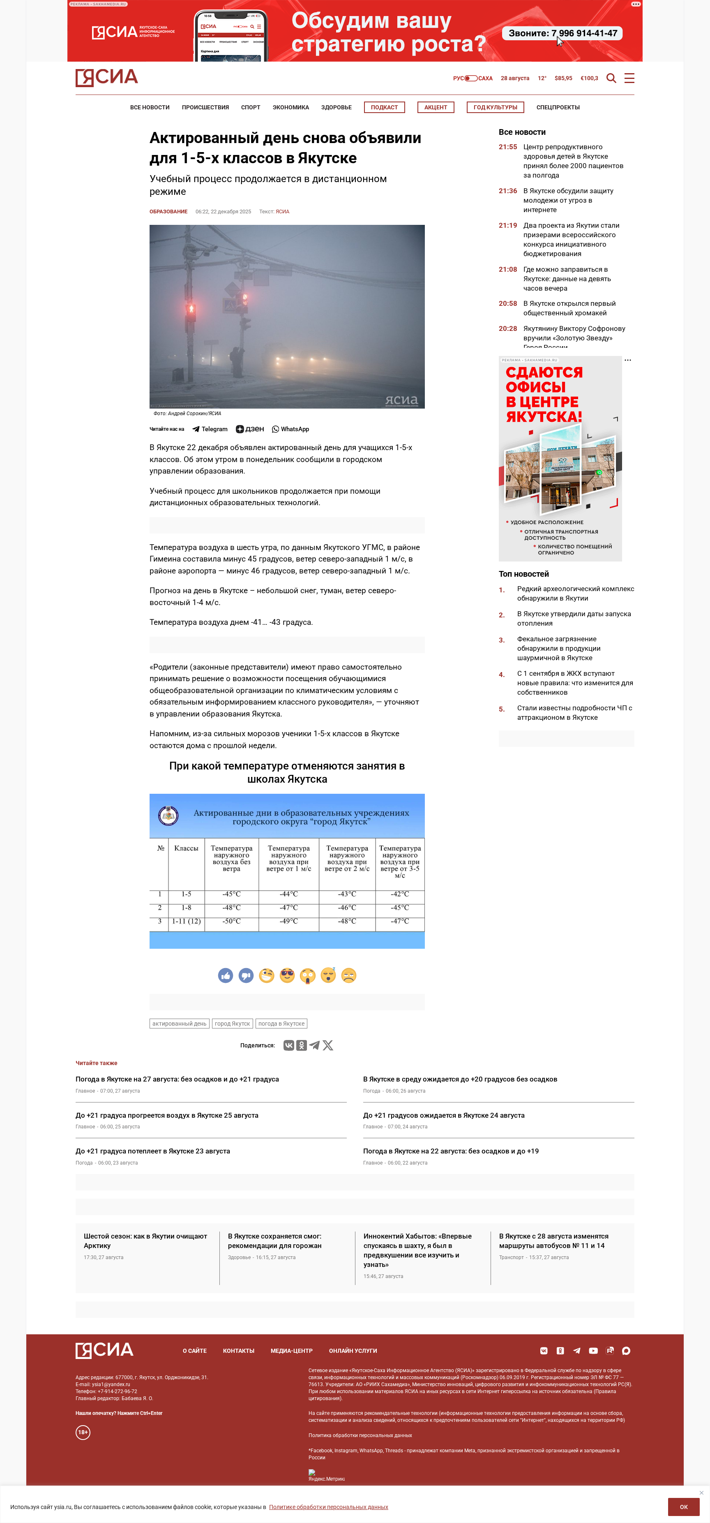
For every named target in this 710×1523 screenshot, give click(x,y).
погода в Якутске (281, 1023)
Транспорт (511, 1257)
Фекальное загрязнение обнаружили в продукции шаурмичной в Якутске (559, 648)
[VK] (544, 1351)
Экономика (291, 107)
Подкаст (384, 107)
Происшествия (205, 107)
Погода (371, 1091)
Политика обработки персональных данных (360, 1435)
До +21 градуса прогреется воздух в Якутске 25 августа (167, 1115)
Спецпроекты (558, 107)
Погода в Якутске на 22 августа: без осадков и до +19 (451, 1151)
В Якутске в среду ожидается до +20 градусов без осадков (460, 1079)
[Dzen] (250, 429)
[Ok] (560, 1351)
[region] (355, 1504)
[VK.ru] (289, 1045)
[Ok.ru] (301, 1045)
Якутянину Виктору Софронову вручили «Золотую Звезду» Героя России (574, 337)
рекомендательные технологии (401, 1413)
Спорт (250, 107)
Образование (168, 211)
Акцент (435, 107)
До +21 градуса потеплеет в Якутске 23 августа (153, 1151)
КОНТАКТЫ (238, 1350)
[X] (328, 1045)
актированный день (179, 1023)
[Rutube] (610, 1351)
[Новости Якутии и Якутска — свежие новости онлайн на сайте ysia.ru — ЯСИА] (107, 78)
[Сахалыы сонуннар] (473, 78)
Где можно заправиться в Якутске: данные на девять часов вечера (567, 278)
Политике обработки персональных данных (328, 1507)
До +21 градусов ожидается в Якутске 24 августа (444, 1115)
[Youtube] (593, 1351)
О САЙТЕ (195, 1350)
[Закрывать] (701, 1493)
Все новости (150, 107)
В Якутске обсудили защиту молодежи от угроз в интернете (568, 200)
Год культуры (495, 107)
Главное (85, 1091)
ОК (684, 1507)
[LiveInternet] (359, 1475)
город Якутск (232, 1023)
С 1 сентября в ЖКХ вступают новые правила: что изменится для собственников (575, 682)
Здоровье (336, 107)
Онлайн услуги (353, 1350)
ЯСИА (282, 211)
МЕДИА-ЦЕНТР (292, 1350)
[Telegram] (314, 1045)
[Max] (626, 1351)
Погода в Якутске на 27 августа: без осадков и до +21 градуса (177, 1079)
